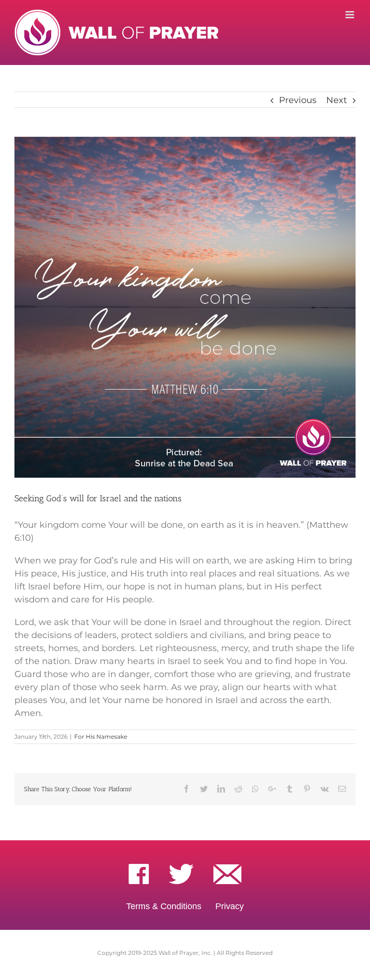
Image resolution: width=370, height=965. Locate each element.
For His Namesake (100, 736)
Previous (298, 100)
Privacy (229, 906)
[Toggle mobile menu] (350, 15)
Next (336, 100)
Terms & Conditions (163, 906)
